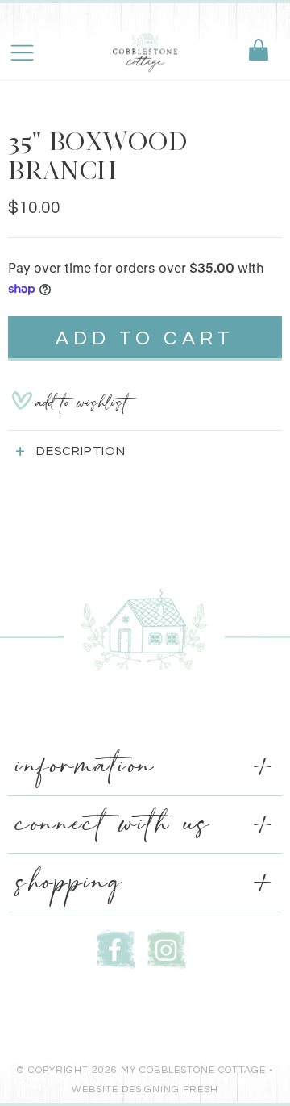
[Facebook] (116, 947)
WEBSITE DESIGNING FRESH (145, 1089)
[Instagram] (167, 947)
